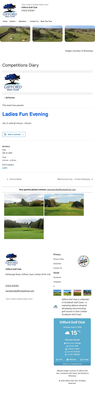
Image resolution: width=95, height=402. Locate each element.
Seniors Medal (15, 179)
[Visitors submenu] (16, 21)
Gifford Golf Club (29, 7)
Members (22, 21)
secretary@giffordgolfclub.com (61, 189)
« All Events (9, 97)
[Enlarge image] (27, 28)
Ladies (4, 167)
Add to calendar (14, 134)
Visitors (12, 21)
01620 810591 (12, 286)
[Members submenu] (27, 21)
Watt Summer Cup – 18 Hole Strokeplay (73, 179)
